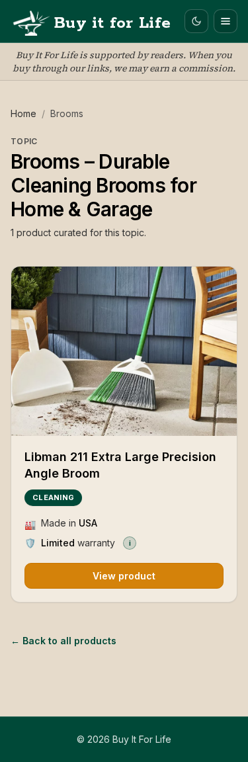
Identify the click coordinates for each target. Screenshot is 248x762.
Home (23, 113)
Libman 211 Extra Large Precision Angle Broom (120, 465)
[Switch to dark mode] (196, 21)
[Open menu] (225, 21)
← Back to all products (63, 640)
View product (124, 575)
